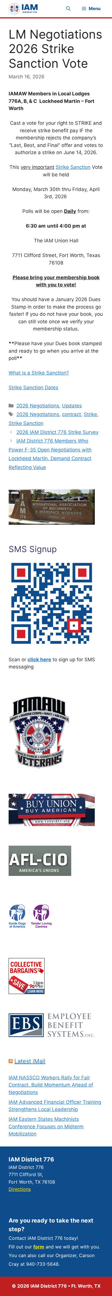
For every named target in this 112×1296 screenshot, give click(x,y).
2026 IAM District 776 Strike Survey (57, 432)
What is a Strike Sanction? (39, 373)
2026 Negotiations (37, 406)
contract (71, 414)
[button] (68, 8)
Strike (90, 414)
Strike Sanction (73, 167)
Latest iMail (29, 1061)
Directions (20, 1189)
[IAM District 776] (23, 8)
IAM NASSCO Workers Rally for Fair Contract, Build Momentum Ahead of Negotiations (51, 1085)
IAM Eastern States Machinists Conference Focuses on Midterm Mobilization (46, 1126)
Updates (72, 406)
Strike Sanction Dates (33, 387)
